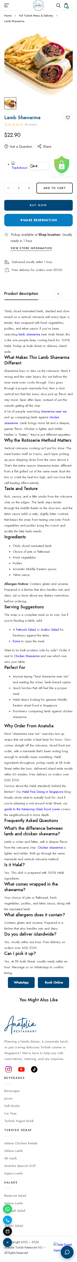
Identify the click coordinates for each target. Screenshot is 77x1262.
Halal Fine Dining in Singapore (42, 791)
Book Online (53, 982)
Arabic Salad (50, 629)
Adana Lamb (13, 1150)
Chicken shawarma (50, 847)
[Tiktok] (34, 1069)
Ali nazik (10, 1158)
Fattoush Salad (26, 629)
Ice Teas (10, 1113)
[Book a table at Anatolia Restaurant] (7, 1231)
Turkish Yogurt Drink (19, 1121)
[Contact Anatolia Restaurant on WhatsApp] (7, 1208)
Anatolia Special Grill (20, 1165)
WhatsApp (21, 982)
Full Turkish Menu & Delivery (36, 16)
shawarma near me (54, 411)
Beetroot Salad (15, 1195)
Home (8, 16)
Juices (8, 1098)
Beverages (12, 1090)
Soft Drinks (12, 1106)
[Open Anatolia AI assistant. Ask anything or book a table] (67, 1252)
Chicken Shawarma (27, 656)
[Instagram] (8, 1069)
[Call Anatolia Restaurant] (7, 1220)
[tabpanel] (11, 103)
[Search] (58, 5)
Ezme (16, 641)
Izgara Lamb (13, 1173)
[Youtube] (21, 1069)
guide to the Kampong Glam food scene (32, 809)
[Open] (7, 1242)
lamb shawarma (29, 334)
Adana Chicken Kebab (20, 1143)
